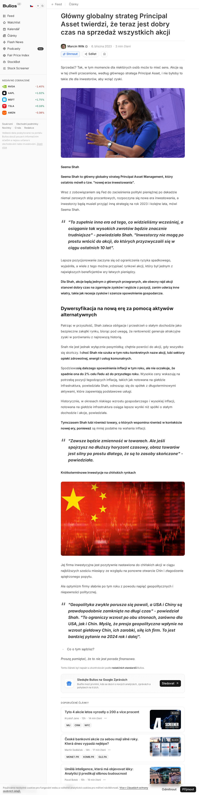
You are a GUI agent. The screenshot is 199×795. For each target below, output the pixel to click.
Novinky (6, 127)
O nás (18, 127)
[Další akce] (105, 718)
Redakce (29, 127)
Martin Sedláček (74, 749)
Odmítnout (169, 789)
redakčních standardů (124, 667)
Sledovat (168, 683)
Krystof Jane (72, 718)
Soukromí (7, 123)
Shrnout (72, 54)
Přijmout (188, 789)
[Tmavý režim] (40, 5)
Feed (58, 4)
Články (73, 4)
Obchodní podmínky (27, 123)
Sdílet (92, 54)
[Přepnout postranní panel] (46, 397)
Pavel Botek (71, 779)
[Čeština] (31, 5)
